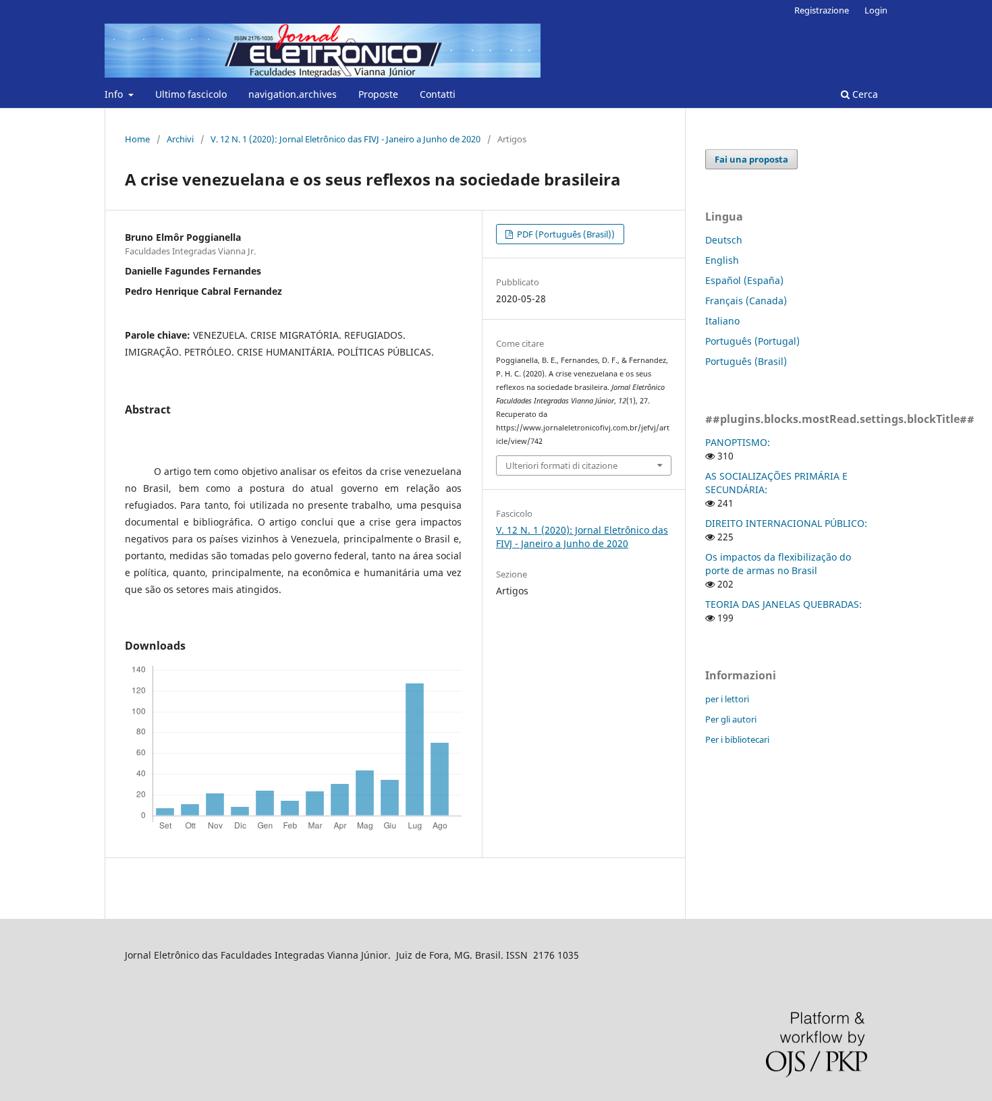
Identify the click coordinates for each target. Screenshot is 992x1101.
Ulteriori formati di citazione (561, 465)
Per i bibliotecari (737, 739)
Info (115, 94)
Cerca (864, 94)
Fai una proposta (751, 159)
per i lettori (727, 699)
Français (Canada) (746, 300)
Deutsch (723, 239)
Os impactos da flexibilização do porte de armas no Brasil (778, 563)
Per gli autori (730, 719)
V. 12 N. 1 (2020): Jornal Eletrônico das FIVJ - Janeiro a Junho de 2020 (345, 139)
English (722, 260)
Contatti (438, 94)
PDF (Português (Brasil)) (565, 234)
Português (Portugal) (752, 341)
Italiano (722, 320)
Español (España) (744, 280)
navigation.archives (292, 94)
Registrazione (821, 10)
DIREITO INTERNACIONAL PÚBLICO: (786, 523)
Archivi (180, 139)
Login (875, 10)
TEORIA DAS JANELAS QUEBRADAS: (783, 604)
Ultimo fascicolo (191, 94)
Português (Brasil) (746, 361)
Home (137, 139)
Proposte (378, 94)
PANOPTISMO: (737, 442)
